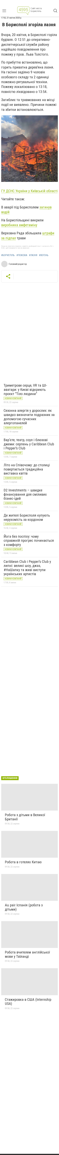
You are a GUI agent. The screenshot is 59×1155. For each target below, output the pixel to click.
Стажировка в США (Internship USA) (28, 1001)
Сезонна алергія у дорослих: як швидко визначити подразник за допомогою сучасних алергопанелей (29, 416)
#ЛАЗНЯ (33, 255)
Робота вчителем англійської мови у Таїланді (27, 954)
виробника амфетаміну (19, 225)
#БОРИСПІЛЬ (8, 255)
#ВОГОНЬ (43, 255)
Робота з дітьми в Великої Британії (25, 817)
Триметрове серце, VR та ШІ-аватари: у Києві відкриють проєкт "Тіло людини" (25, 389)
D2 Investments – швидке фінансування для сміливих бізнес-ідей (25, 494)
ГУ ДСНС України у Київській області (29, 191)
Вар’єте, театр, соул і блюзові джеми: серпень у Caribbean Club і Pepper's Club (29, 444)
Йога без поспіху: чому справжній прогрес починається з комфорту (29, 540)
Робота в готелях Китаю (23, 862)
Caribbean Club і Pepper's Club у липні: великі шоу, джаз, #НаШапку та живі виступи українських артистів (27, 568)
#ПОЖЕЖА (21, 255)
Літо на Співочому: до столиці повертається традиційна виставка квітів (27, 469)
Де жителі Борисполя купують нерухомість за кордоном (27, 517)
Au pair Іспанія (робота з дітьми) (24, 907)
